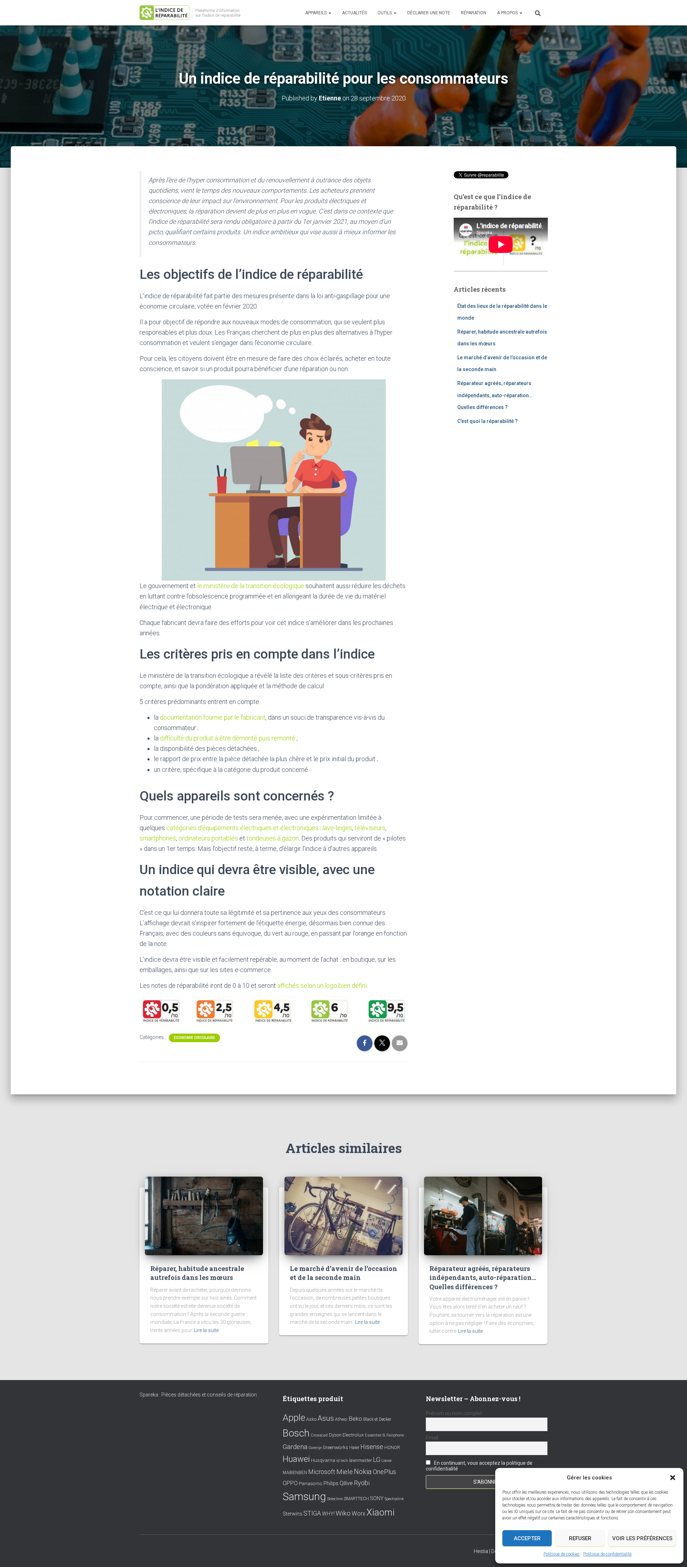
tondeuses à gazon (273, 838)
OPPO (290, 1483)
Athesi (341, 1419)
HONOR (392, 1447)
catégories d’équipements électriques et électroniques (242, 828)
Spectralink (394, 1499)
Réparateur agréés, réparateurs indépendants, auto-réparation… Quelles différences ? (494, 395)
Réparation (473, 12)
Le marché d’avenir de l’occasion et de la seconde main (343, 1273)
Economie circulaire (194, 1038)
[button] (672, 1477)
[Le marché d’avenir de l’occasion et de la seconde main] (343, 1215)
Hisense (371, 1446)
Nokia (363, 1471)
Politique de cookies (562, 1554)
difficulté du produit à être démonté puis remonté (227, 738)
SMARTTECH (356, 1498)
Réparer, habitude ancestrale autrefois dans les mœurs (197, 1273)
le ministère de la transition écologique (250, 586)
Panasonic (310, 1483)
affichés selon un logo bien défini (322, 985)
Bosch (296, 1433)
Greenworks (335, 1447)
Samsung (304, 1496)
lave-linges (337, 828)
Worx (358, 1513)
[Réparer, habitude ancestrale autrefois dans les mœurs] (204, 1215)
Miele (344, 1472)
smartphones (158, 838)
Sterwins (292, 1514)
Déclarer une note (428, 12)
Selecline (335, 1499)
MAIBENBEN (295, 1472)
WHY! (328, 1514)
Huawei (296, 1459)
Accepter (527, 1538)
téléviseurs (370, 828)
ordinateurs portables (208, 838)
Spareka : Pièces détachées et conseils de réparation (198, 1395)
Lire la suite (206, 1330)
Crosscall (319, 1435)
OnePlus (384, 1471)
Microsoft (321, 1471)
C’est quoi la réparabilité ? (487, 421)
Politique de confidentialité (607, 1554)
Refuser (580, 1538)
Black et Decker (377, 1419)
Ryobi (362, 1483)
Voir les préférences (642, 1538)
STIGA (312, 1513)
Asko (311, 1419)
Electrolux (353, 1435)
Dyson (335, 1435)
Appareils (316, 12)
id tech (342, 1460)
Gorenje (315, 1447)
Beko (355, 1418)
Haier (354, 1447)
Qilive (346, 1483)
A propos (508, 12)
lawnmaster (360, 1460)
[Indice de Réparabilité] (192, 12)
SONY (377, 1498)
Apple (294, 1417)
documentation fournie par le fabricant (212, 717)
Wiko (343, 1513)
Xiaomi (380, 1512)
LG (376, 1460)
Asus (325, 1418)
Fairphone (395, 1435)
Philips (330, 1483)
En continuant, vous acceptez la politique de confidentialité (479, 1466)
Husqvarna (323, 1460)
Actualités (354, 12)
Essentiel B (375, 1435)
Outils (385, 12)
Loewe (386, 1460)
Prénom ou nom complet (454, 1413)
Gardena (295, 1447)
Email (432, 1437)
